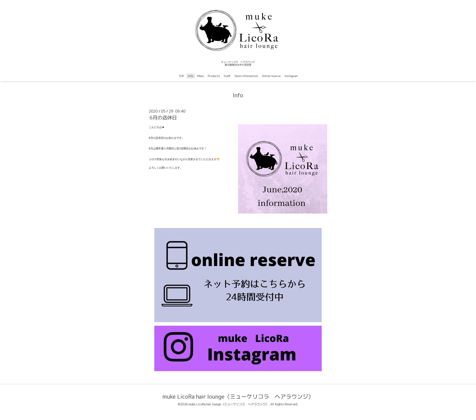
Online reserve (271, 76)
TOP (181, 76)
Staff (227, 76)
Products (214, 76)
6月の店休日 (163, 117)
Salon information (246, 76)
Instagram (291, 76)
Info (190, 76)
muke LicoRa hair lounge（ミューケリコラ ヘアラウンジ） (238, 396)
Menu (200, 76)
